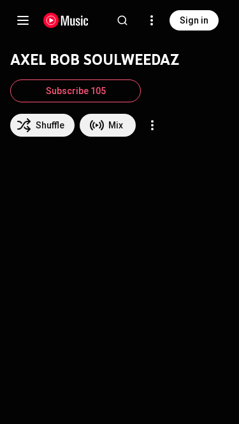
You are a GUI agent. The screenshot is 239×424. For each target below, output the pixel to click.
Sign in (194, 20)
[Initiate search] (122, 20)
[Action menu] (152, 125)
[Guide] (23, 20)
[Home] (66, 20)
